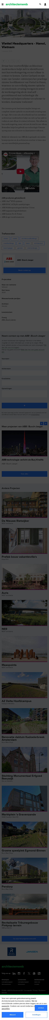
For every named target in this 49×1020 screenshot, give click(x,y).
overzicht (5, 1006)
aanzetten (6, 1009)
